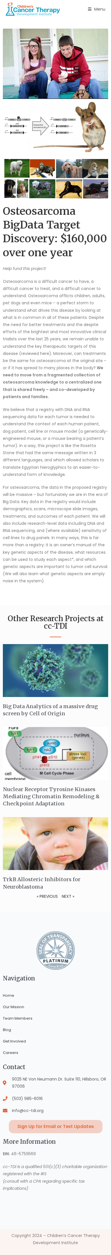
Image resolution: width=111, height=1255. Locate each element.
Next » (68, 896)
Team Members (17, 1018)
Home (8, 995)
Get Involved (14, 1041)
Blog (7, 1029)
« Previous (47, 896)
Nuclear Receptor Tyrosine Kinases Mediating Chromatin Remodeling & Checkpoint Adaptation (51, 796)
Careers (10, 1052)
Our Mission (13, 1007)
